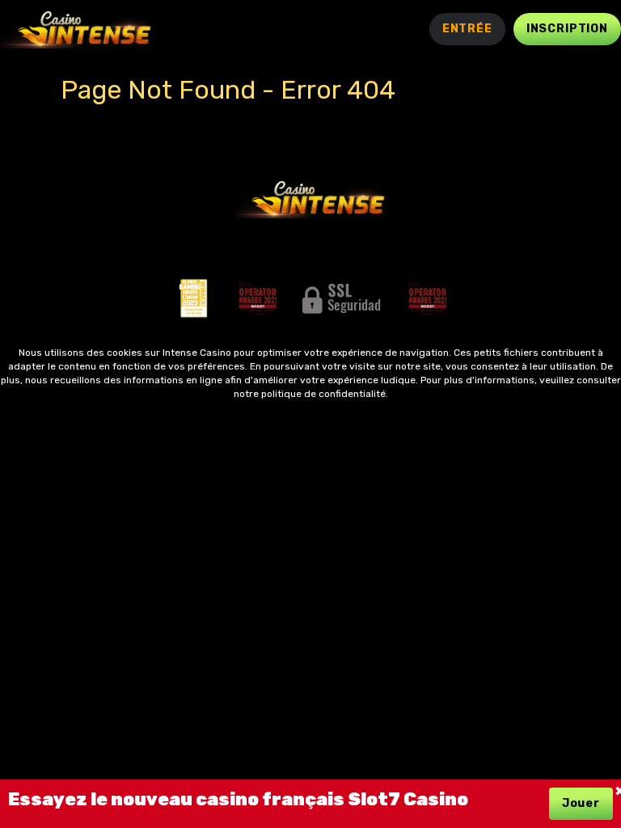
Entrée (467, 29)
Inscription (567, 29)
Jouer (581, 803)
